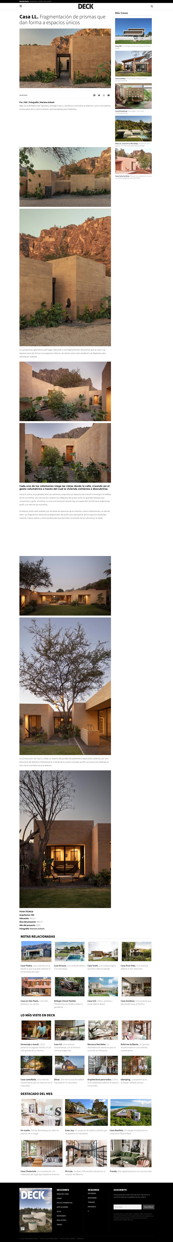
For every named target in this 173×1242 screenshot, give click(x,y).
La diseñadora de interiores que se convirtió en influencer (101, 1047)
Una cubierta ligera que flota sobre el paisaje (101, 967)
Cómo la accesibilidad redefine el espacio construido (103, 1082)
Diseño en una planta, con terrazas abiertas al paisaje (132, 144)
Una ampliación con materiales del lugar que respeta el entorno (40, 1173)
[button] (152, 6)
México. (33, 918)
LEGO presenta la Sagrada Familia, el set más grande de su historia (36, 1047)
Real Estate (61, 1220)
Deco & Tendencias (64, 1203)
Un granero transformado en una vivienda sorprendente (135, 1047)
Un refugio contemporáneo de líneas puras (133, 47)
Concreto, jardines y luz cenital (34, 1002)
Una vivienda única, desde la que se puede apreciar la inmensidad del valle (35, 968)
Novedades (61, 1216)
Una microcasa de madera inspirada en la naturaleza (69, 1081)
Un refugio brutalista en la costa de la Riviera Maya (128, 1132)
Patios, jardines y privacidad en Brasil (99, 1002)
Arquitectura (63, 1194)
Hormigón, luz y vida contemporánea (129, 112)
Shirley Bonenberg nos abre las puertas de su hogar (40, 1132)
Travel (59, 1224)
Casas (59, 1198)
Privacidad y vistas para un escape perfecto (131, 79)
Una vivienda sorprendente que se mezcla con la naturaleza (36, 1082)
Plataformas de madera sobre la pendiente (68, 1004)
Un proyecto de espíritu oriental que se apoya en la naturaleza (86, 1132)
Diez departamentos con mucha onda (130, 1171)
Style (59, 1211)
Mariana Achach (37, 928)
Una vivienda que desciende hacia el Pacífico (136, 1002)
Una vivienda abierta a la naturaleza (69, 967)
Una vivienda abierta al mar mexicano (134, 967)
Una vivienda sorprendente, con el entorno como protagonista (67, 1047)
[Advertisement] (65, 130)
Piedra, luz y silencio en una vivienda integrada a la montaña (133, 177)
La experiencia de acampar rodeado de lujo (134, 1081)
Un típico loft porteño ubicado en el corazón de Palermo (85, 1173)
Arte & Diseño (62, 1207)
